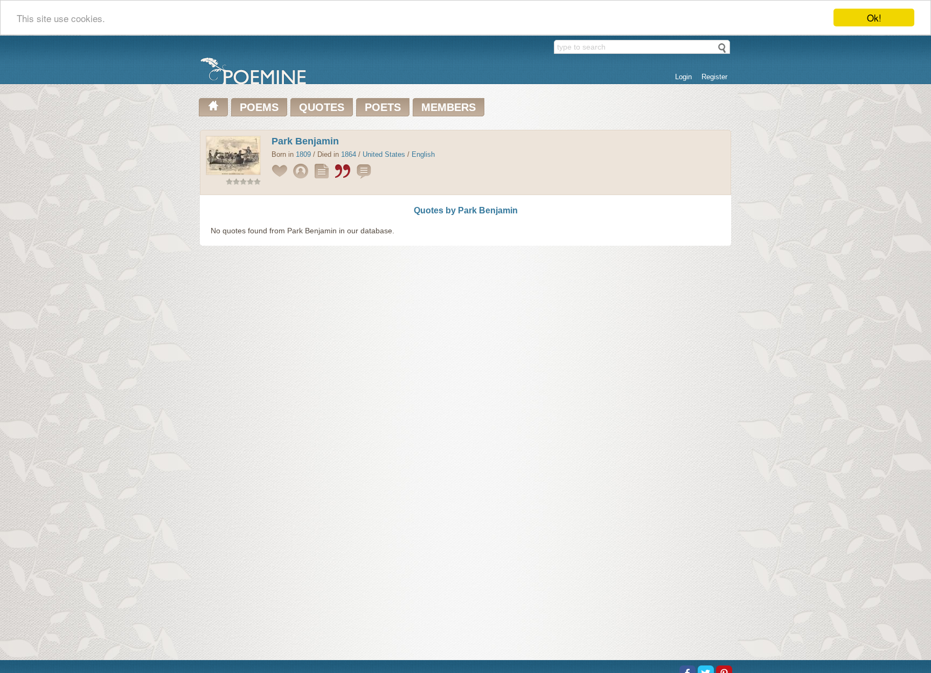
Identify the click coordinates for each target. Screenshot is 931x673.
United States (384, 154)
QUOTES (321, 107)
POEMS (259, 107)
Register (714, 77)
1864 (348, 154)
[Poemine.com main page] (213, 107)
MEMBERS (448, 107)
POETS (383, 107)
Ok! (874, 17)
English (423, 154)
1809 (303, 154)
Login (683, 77)
